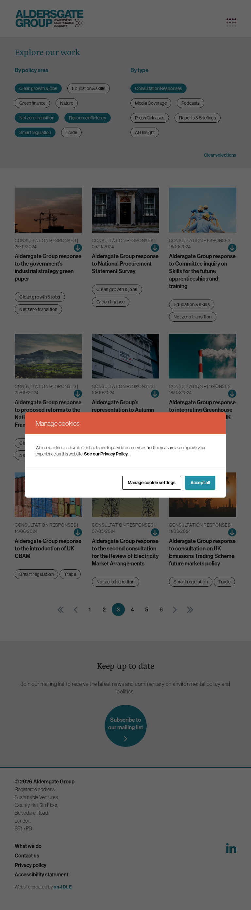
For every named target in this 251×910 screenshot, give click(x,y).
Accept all (200, 483)
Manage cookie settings (152, 483)
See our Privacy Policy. (106, 454)
